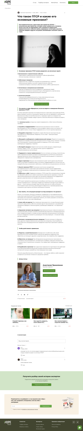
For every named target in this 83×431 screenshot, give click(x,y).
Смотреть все (68, 305)
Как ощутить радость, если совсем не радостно (41, 321)
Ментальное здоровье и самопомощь (27, 290)
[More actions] (64, 12)
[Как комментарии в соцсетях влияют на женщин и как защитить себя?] (62, 313)
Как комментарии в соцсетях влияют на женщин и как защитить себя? (62, 321)
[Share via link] (27, 294)
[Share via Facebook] (18, 294)
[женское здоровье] (20, 313)
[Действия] (64, 348)
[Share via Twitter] (21, 294)
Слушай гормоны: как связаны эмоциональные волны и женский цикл (20, 321)
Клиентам (22, 421)
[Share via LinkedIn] (24, 294)
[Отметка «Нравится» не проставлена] (21, 355)
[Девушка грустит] (41, 313)
